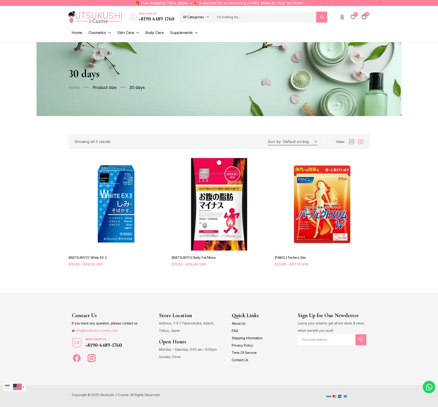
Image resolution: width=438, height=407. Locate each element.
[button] (196, 17)
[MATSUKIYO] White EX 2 (87, 257)
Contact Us (240, 360)
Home (74, 87)
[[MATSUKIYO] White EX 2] (115, 204)
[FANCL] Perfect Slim (290, 257)
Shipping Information (247, 338)
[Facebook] (77, 358)
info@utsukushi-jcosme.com (96, 330)
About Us (238, 323)
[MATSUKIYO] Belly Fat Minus (194, 257)
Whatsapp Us (148, 13)
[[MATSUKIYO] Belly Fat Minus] (219, 204)
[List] (351, 142)
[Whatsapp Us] (133, 17)
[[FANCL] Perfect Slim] (322, 204)
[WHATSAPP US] (77, 343)
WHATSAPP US (95, 339)
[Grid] (361, 142)
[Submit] (360, 339)
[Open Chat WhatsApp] (429, 387)
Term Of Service (244, 353)
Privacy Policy (242, 345)
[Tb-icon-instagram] (92, 358)
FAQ (235, 331)
